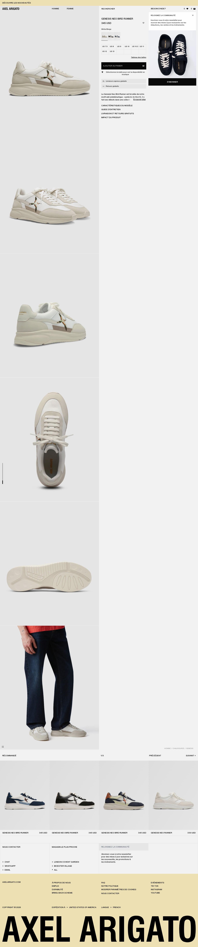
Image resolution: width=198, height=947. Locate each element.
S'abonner (172, 82)
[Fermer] (193, 15)
